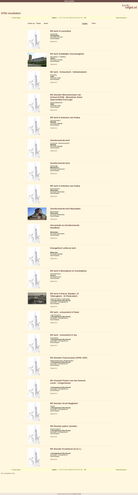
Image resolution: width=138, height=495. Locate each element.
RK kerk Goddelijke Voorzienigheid (67, 54)
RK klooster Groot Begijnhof (64, 403)
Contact (59, 494)
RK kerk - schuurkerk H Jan (63, 335)
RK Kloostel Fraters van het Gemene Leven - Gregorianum (68, 381)
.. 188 (84, 17)
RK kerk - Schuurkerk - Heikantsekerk (68, 72)
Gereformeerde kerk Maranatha (65, 209)
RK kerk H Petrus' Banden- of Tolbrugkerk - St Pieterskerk (64, 294)
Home (66, 1)
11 (68, 17)
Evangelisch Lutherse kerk (63, 248)
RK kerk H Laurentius (60, 31)
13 (72, 17)
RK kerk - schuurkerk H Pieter (64, 312)
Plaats (38, 23)
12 (70, 17)
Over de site (65, 494)
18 (81, 17)
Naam (46, 23)
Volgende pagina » (121, 17)
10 (66, 17)
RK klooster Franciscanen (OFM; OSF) (68, 358)
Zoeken (71, 1)
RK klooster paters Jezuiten (63, 426)
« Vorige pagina (15, 17)
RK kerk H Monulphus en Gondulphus (68, 271)
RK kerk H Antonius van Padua (65, 117)
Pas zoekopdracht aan (8, 473)
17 (79, 17)
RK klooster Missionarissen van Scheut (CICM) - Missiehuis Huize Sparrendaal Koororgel (66, 97)
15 (76, 17)
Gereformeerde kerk (60, 140)
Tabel (93, 23)
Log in (70, 494)
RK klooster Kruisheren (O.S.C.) (65, 449)
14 (74, 17)
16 (78, 17)
